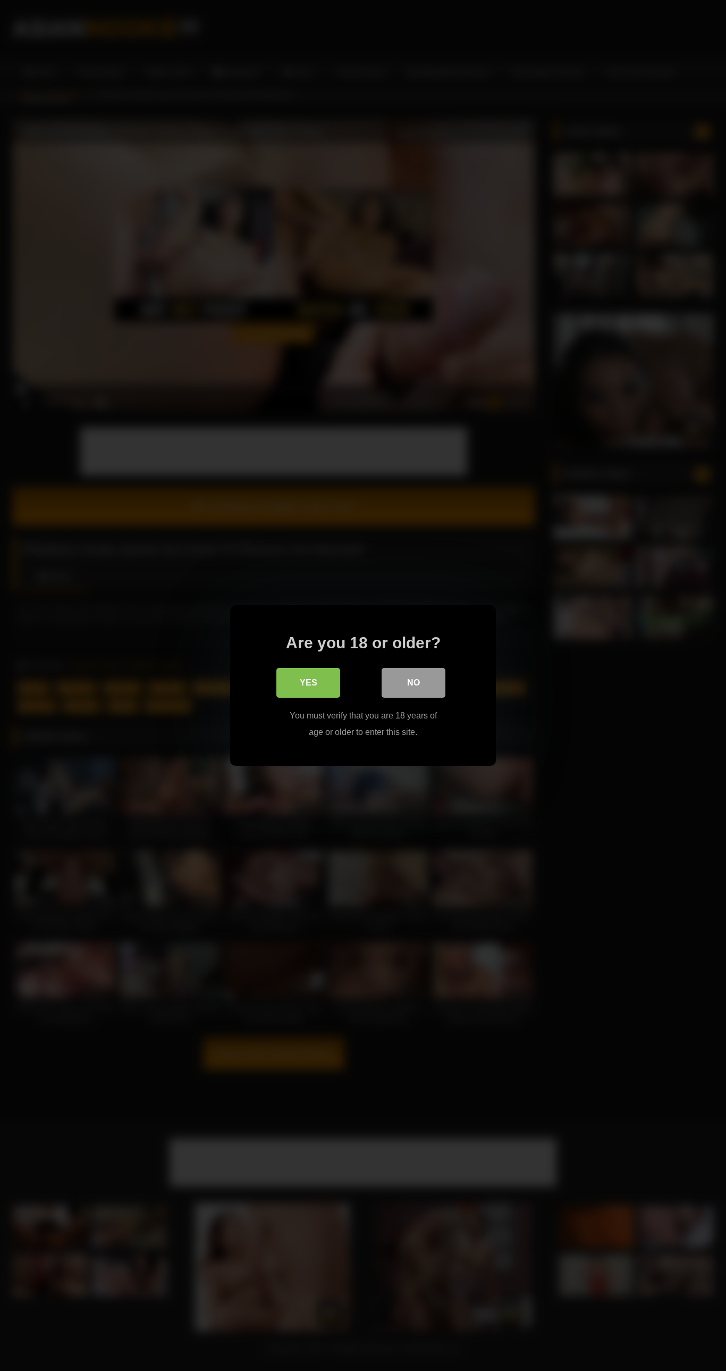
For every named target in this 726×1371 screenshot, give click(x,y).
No (413, 682)
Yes (308, 682)
